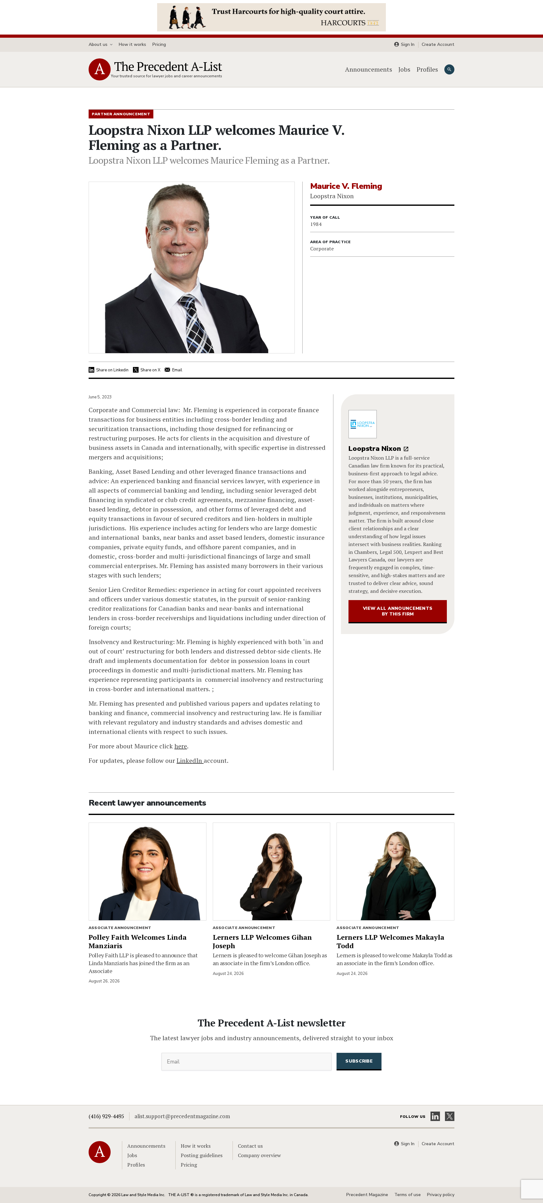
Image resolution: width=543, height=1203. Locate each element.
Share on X (150, 370)
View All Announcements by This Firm (397, 611)
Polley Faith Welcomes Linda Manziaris (138, 941)
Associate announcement (120, 927)
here (180, 746)
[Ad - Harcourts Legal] (271, 16)
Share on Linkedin (112, 370)
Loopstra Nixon (374, 448)
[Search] (449, 69)
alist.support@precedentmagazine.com (182, 1116)
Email (177, 370)
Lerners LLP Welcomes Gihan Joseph (262, 941)
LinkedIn (190, 760)
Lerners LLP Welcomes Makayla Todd (390, 941)
